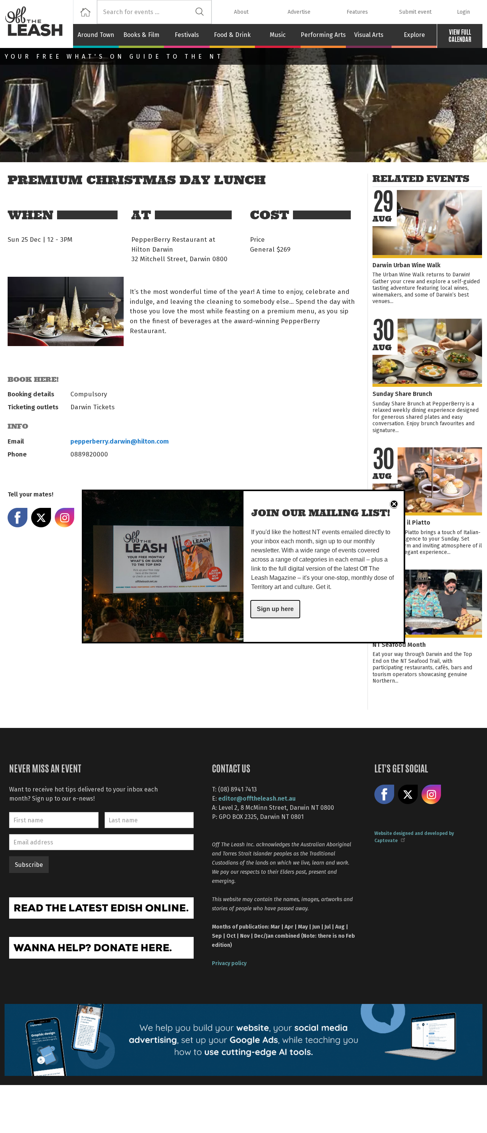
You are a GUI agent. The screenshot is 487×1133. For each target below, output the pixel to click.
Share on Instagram (65, 518)
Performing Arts (323, 34)
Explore (414, 34)
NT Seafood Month (399, 644)
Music (278, 34)
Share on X (41, 518)
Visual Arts (369, 34)
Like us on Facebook (384, 794)
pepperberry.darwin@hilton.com (119, 441)
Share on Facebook (17, 518)
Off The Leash (39, 24)
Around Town (96, 34)
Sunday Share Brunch (402, 393)
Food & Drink (232, 34)
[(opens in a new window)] (101, 907)
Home (85, 12)
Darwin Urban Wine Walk (406, 265)
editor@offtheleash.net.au (257, 798)
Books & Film (141, 34)
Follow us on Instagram (431, 794)
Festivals (187, 34)
